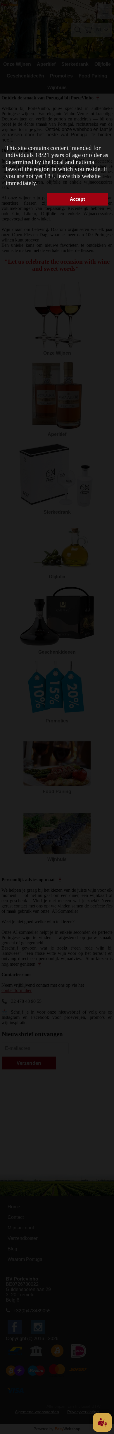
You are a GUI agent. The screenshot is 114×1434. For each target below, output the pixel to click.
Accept (77, 199)
